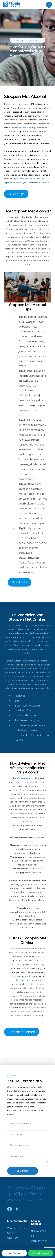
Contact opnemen (22, 1032)
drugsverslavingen (29, 1007)
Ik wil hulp (19, 582)
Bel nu (16, 1253)
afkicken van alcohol (25, 178)
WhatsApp (43, 1253)
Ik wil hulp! (16, 194)
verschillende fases (37, 225)
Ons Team (12, 1237)
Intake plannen (39, 1240)
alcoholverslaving (27, 127)
